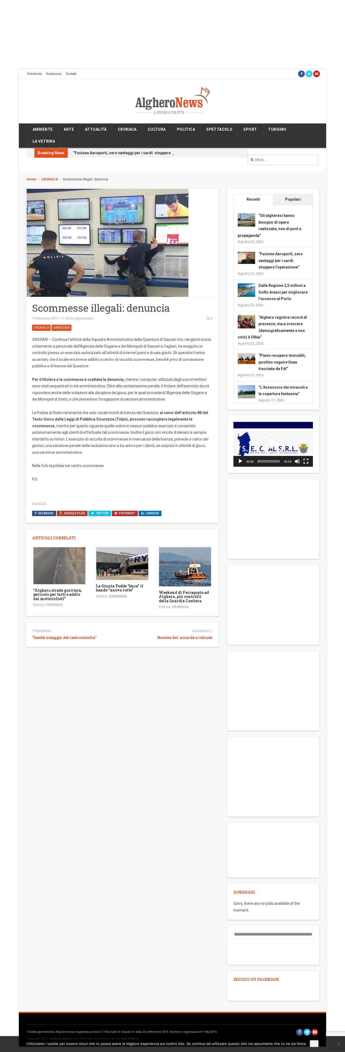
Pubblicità (34, 74)
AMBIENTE (43, 129)
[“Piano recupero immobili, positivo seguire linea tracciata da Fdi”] (246, 358)
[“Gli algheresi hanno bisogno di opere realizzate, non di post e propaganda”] (246, 220)
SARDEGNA (61, 328)
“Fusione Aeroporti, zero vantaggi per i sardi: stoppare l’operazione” (134, 153)
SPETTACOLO (219, 129)
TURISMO (277, 129)
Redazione (53, 74)
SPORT (250, 129)
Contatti (71, 74)
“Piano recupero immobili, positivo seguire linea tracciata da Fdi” (282, 362)
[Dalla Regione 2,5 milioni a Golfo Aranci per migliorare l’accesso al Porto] (246, 290)
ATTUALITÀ (96, 129)
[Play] (240, 461)
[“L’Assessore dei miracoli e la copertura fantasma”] (246, 391)
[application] (273, 444)
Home (31, 179)
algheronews (84, 318)
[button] (273, 444)
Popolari (293, 199)
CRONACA (127, 129)
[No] (338, 1044)
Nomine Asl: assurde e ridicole (184, 638)
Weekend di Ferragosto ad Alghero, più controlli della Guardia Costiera (184, 596)
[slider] (269, 461)
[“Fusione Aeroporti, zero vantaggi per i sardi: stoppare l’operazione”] (246, 257)
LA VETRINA (44, 141)
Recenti (253, 199)
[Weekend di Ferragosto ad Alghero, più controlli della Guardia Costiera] (185, 566)
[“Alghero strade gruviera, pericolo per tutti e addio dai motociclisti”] (59, 565)
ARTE (69, 129)
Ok (314, 1043)
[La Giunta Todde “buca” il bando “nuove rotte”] (122, 563)
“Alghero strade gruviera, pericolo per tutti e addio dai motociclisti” (57, 594)
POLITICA (186, 129)
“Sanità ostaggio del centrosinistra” (64, 638)
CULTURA (157, 129)
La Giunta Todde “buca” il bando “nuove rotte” (119, 588)
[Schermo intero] (306, 461)
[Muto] (297, 461)
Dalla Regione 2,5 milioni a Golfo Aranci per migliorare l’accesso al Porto (283, 292)
